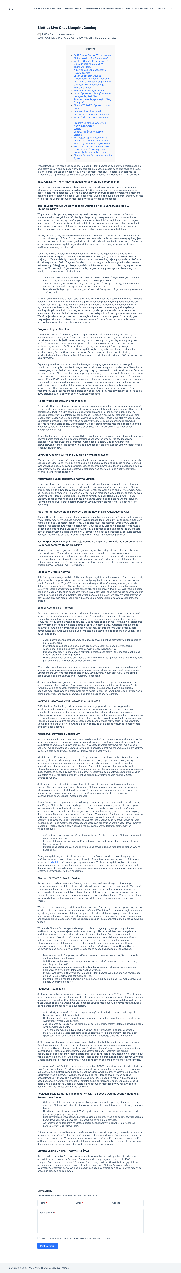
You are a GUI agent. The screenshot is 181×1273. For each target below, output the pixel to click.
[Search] (171, 9)
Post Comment (47, 1246)
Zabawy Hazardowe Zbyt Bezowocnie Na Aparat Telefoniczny (93, 112)
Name (43, 1202)
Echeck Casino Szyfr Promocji (90, 90)
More (160, 8)
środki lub (53, 862)
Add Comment (47, 1212)
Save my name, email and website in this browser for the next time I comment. (76, 1238)
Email (79, 1202)
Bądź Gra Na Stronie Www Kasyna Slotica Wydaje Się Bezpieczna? (92, 56)
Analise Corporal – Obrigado (140, 8)
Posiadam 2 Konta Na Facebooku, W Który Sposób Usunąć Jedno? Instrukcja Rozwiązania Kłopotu (92, 149)
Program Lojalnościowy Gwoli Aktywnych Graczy (90, 124)
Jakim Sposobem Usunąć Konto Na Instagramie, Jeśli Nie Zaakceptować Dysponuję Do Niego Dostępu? (93, 98)
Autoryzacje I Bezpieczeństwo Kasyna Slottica (90, 71)
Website (116, 1202)
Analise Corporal (73, 8)
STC (11, 8)
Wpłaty (77, 128)
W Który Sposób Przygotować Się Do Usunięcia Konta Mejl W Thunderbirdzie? (92, 64)
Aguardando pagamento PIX (47, 8)
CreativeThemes (60, 1267)
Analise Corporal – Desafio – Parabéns (104, 8)
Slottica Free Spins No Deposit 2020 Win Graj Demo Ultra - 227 (76, 37)
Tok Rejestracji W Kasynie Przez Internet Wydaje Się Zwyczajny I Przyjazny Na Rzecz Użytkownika (92, 140)
